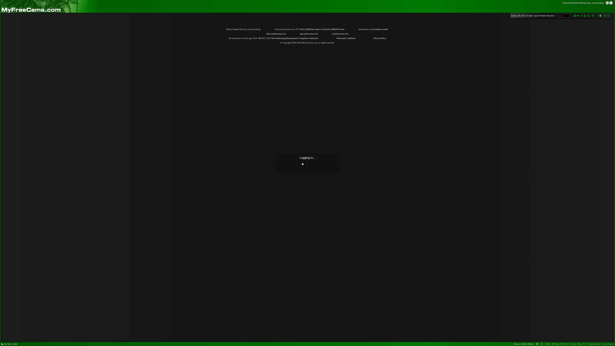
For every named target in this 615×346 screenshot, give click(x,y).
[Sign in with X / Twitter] (611, 3)
